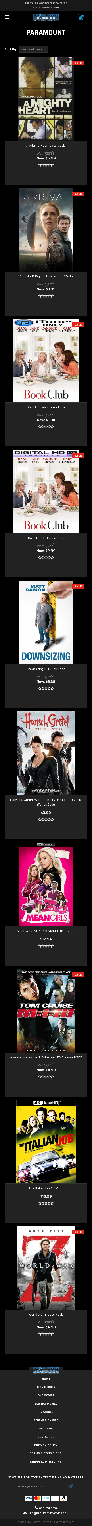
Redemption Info (46, 1420)
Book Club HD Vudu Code (46, 538)
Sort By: (11, 49)
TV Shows (46, 1412)
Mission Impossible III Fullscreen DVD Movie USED (46, 1057)
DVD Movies (46, 1395)
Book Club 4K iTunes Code (46, 407)
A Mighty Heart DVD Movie (46, 145)
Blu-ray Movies (46, 1403)
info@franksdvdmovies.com (48, 1513)
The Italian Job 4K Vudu (46, 1188)
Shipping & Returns (46, 1461)
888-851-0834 (50, 7)
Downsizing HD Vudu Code (46, 669)
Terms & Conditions (46, 1453)
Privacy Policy (46, 1445)
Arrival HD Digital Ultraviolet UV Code (46, 276)
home (46, 1378)
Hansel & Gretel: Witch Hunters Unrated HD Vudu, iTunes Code (46, 802)
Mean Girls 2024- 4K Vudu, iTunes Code (46, 930)
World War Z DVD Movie (46, 1314)
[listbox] (33, 49)
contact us (46, 1437)
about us (46, 1428)
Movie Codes (46, 1387)
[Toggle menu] (13, 17)
